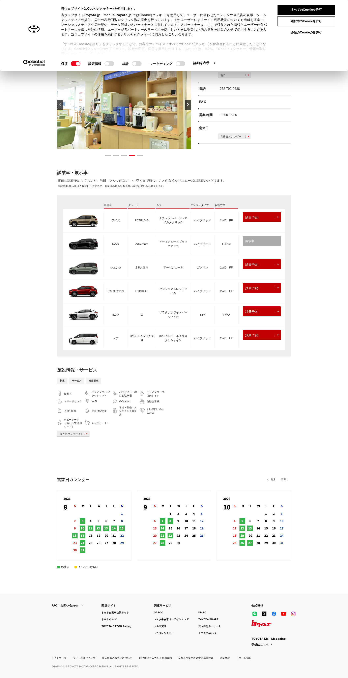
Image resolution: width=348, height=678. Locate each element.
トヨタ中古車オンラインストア (171, 619)
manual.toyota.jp (118, 15)
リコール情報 (244, 657)
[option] (124, 104)
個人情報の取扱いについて (117, 657)
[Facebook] (274, 614)
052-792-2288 (230, 88)
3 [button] (122, 156)
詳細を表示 (201, 63)
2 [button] (114, 156)
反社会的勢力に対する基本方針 (195, 657)
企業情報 (225, 657)
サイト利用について (84, 657)
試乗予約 (251, 217)
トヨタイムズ (109, 619)
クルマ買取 (160, 626)
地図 (223, 75)
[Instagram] (293, 614)
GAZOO (158, 612)
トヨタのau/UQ (207, 632)
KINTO (202, 612)
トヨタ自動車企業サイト (115, 612)
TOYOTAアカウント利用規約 (155, 657)
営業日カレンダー (230, 136)
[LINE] (254, 614)
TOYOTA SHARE (208, 619)
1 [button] (106, 156)
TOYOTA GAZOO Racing (116, 626)
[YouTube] (283, 614)
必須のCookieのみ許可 (306, 32)
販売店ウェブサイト (71, 433)
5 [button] (138, 156)
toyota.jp (93, 15)
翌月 (283, 479)
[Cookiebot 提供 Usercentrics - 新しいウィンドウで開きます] (34, 63)
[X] (264, 614)
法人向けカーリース (209, 626)
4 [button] (130, 156)
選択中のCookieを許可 (306, 21)
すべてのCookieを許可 (306, 9)
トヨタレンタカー (164, 632)
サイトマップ (59, 657)
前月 (273, 479)
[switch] (109, 63)
